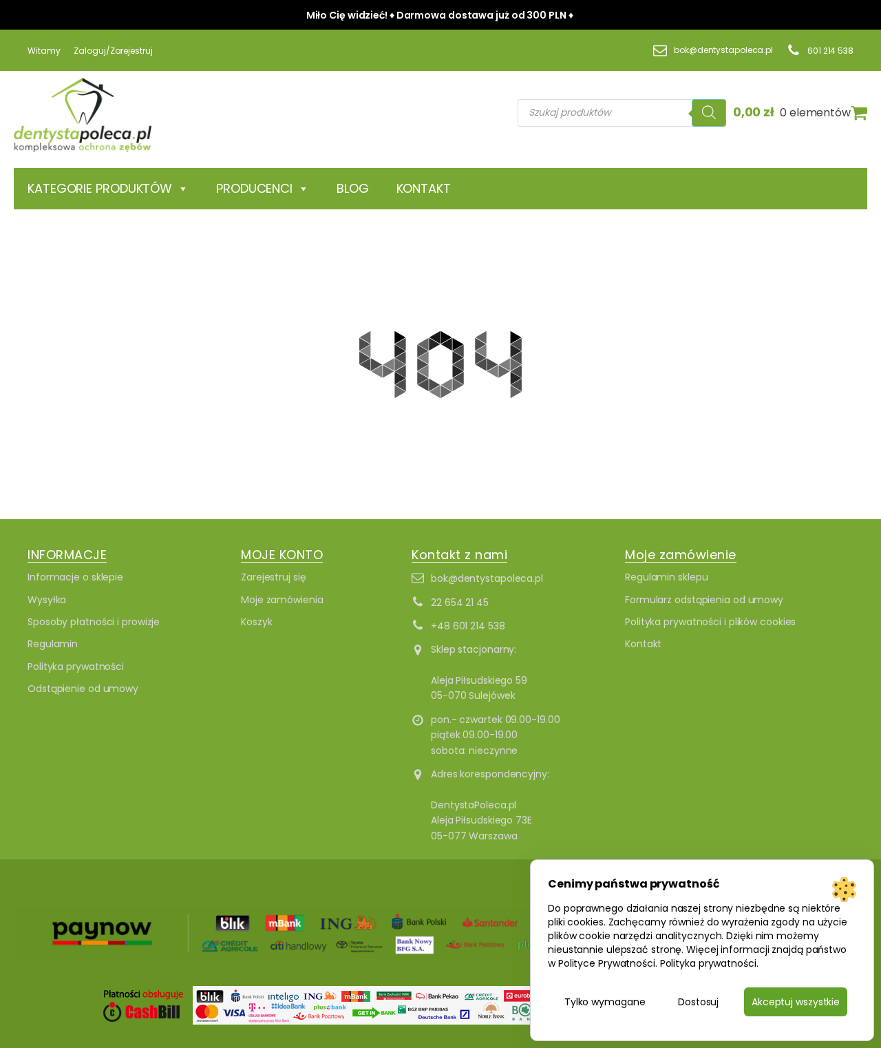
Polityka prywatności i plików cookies (710, 622)
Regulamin (53, 644)
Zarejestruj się (273, 577)
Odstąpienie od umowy (83, 688)
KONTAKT (423, 188)
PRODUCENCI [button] (254, 188)
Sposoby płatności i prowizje (94, 622)
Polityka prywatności (76, 666)
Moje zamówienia (282, 600)
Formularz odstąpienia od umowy (704, 600)
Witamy (44, 50)
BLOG (353, 188)
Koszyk (256, 622)
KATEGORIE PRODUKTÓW (100, 188)
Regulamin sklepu (666, 577)
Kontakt (643, 644)
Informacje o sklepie (75, 577)
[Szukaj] (709, 113)
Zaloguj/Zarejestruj (113, 50)
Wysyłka (47, 600)
